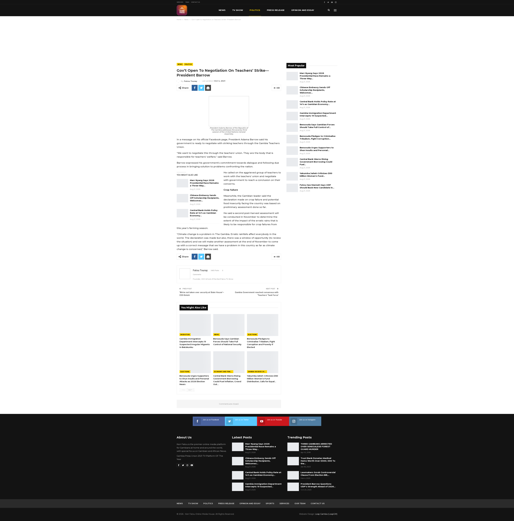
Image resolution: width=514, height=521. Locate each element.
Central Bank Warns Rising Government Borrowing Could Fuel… (316, 162)
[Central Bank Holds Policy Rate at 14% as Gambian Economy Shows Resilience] (182, 213)
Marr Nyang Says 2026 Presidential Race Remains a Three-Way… (204, 183)
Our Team (299, 503)
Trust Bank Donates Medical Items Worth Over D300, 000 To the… (318, 461)
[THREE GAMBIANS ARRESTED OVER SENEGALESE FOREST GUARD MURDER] (293, 447)
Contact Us (195, 2)
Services (180, 2)
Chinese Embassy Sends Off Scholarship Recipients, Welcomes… (204, 198)
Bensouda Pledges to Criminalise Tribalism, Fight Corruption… (317, 137)
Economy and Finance (223, 372)
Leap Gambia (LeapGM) (326, 514)
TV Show (237, 10)
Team (187, 2)
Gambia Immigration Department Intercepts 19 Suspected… (318, 114)
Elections (252, 334)
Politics (255, 10)
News (222, 10)
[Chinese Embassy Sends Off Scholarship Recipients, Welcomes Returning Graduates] (182, 198)
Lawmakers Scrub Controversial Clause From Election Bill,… (318, 473)
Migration (185, 334)
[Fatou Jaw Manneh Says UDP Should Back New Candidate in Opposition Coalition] (292, 188)
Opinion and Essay (302, 10)
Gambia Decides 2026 (257, 372)
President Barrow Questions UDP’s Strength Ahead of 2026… (318, 485)
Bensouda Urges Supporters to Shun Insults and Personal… (317, 149)
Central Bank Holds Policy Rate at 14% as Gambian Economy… (204, 213)
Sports (270, 503)
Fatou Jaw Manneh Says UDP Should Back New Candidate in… (317, 186)
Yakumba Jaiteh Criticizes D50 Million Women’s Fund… (316, 174)
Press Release (276, 10)
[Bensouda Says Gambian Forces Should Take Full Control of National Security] (229, 325)
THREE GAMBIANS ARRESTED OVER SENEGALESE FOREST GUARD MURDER (316, 446)
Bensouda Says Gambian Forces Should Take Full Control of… (317, 126)
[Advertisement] (257, 41)
